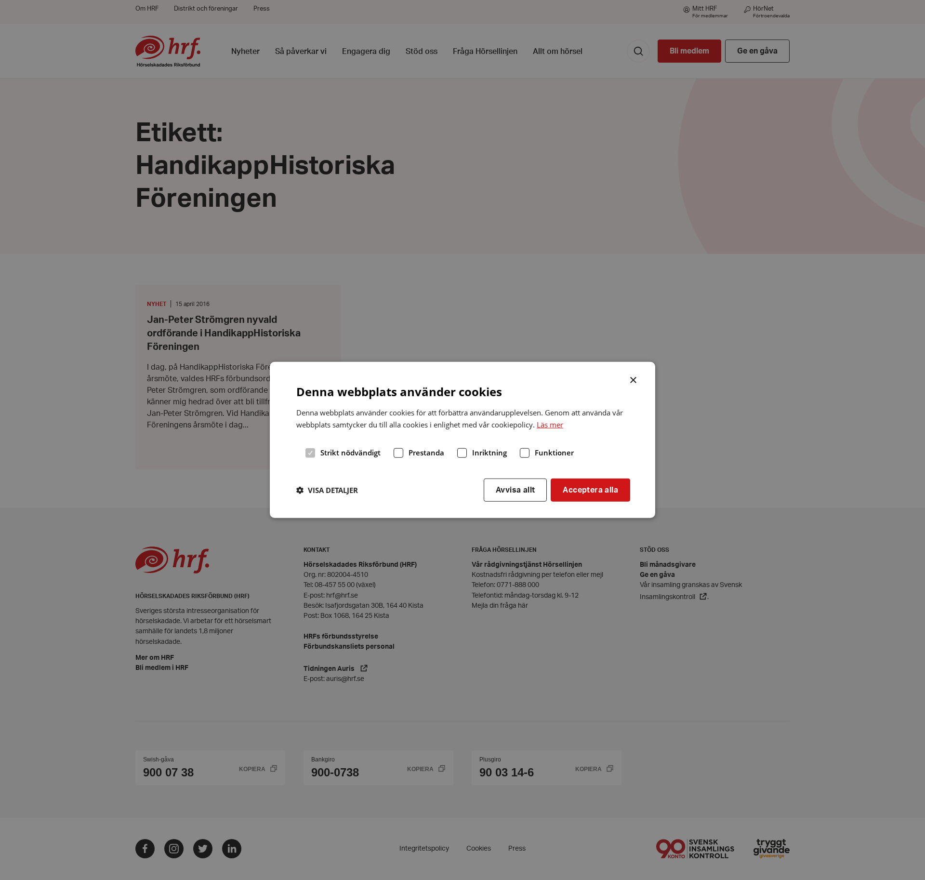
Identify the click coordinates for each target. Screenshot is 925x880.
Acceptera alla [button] (590, 489)
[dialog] (462, 440)
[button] (327, 490)
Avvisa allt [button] (515, 489)
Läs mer (550, 424)
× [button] (634, 379)
